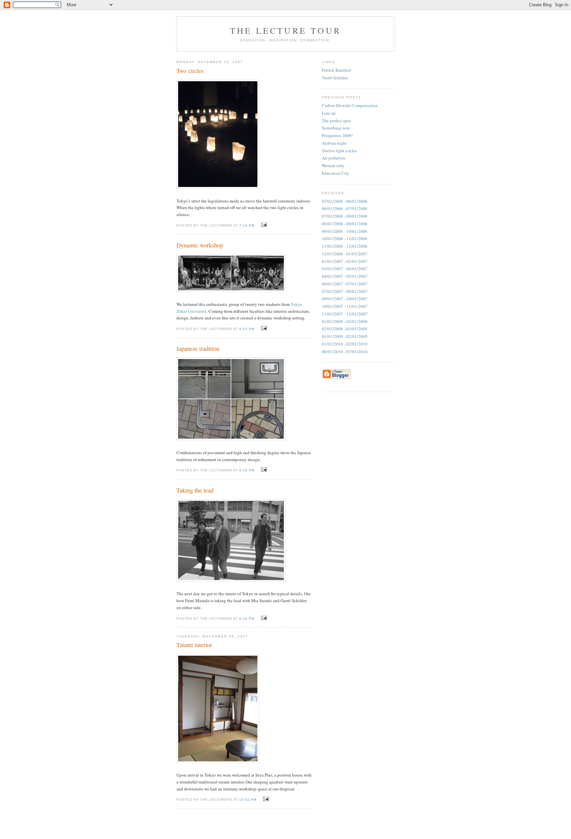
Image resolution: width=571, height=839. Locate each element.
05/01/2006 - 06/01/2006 (344, 201)
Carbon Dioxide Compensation (350, 105)
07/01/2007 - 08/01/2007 (344, 291)
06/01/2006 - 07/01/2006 (344, 208)
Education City (335, 173)
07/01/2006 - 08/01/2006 (344, 216)
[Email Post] (263, 225)
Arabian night (334, 143)
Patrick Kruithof (336, 70)
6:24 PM (246, 618)
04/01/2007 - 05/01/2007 (344, 276)
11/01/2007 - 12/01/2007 (344, 314)
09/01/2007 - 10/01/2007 (344, 299)
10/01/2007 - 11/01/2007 (344, 306)
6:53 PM (246, 329)
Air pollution (333, 158)
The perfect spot (336, 121)
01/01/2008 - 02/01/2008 (344, 321)
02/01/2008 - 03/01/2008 (344, 329)
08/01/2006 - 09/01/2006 (344, 224)
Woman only (333, 165)
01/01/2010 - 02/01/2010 (344, 344)
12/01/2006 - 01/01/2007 (344, 254)
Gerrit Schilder (335, 78)
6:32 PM (246, 470)
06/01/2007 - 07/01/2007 (344, 284)
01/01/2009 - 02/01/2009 (344, 336)
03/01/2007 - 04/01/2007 (344, 269)
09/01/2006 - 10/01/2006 (344, 231)
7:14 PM (246, 225)
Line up (329, 113)
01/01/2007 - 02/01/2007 (344, 261)
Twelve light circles (339, 151)
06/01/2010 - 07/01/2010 (344, 351)
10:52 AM (247, 799)
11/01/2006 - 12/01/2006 (344, 246)
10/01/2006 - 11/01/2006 (344, 238)
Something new (336, 128)
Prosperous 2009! (337, 135)
